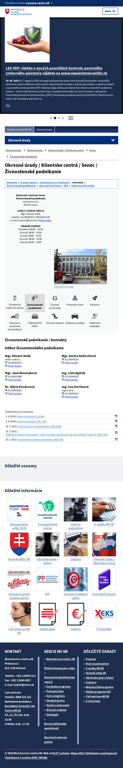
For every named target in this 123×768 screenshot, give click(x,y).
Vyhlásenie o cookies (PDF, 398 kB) (26, 757)
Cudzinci (91, 682)
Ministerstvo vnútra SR (60, 659)
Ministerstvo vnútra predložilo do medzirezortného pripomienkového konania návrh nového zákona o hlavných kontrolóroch (56, 73)
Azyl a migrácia (55, 696)
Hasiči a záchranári (57, 705)
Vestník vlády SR (96, 673)
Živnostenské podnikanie (23, 156)
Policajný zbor (55, 691)
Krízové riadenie (56, 710)
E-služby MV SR (95, 668)
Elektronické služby (82, 185)
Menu (110, 11)
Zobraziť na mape (64, 286)
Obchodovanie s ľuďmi (100, 678)
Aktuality (12, 182)
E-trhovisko (93, 701)
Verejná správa (55, 700)
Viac (8, 110)
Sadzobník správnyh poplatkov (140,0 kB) (40, 439)
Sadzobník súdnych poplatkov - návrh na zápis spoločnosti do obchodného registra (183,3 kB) (56, 434)
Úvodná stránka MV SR (19, 129)
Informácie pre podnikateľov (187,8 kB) (39, 426)
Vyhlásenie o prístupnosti (101, 753)
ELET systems (61, 753)
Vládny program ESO (98, 692)
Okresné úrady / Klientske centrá (66, 150)
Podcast (91, 659)
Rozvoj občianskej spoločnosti (55, 726)
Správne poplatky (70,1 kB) (31, 421)
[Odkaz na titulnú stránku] (19, 11)
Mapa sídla (77, 753)
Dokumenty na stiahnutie (54, 182)
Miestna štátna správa (99, 687)
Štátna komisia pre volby (59, 668)
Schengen (52, 714)
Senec (93, 150)
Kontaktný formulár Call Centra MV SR (20, 708)
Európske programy (58, 686)
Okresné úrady (44, 129)
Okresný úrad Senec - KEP (53, 185)
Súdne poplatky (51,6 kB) (30, 416)
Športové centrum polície (55, 740)
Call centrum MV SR (97, 696)
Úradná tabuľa (28, 182)
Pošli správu (44, 220)
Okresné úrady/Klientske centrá (59, 680)
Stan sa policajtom (97, 664)
